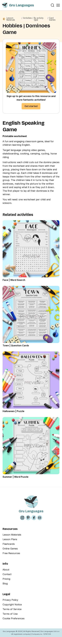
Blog (5, 583)
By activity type (38, 19)
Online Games (10, 548)
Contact (7, 574)
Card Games (52, 19)
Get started (31, 106)
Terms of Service (12, 609)
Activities (27, 18)
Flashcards (9, 543)
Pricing (6, 578)
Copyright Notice (12, 604)
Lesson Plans (10, 539)
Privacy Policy (10, 599)
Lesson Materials (10, 19)
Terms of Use (10, 613)
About (6, 569)
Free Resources (11, 553)
